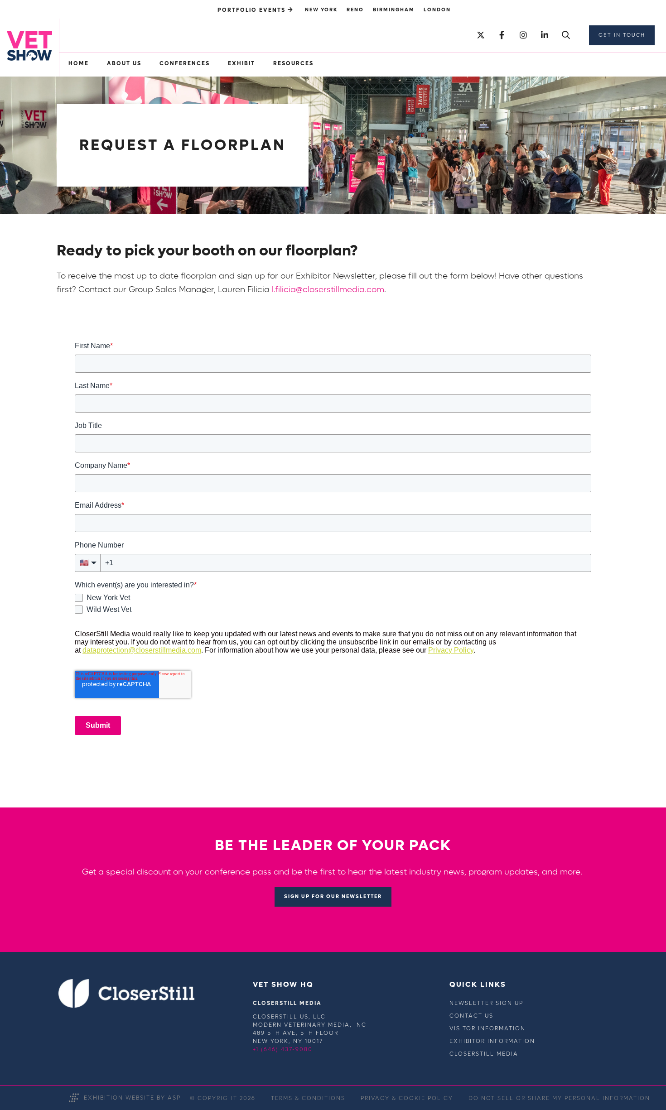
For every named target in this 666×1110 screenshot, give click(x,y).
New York (321, 9)
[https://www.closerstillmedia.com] (127, 1005)
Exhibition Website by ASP (132, 1097)
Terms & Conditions (308, 1098)
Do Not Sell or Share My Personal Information (559, 1098)
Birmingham (394, 9)
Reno (355, 9)
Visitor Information (487, 1028)
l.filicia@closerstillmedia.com (328, 289)
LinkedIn (544, 35)
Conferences (184, 63)
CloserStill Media (483, 1053)
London (437, 9)
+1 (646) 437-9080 (283, 1049)
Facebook (502, 35)
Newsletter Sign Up (486, 1003)
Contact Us (471, 1015)
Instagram (523, 35)
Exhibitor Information (492, 1041)
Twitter (480, 35)
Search (565, 35)
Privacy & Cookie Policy (407, 1098)
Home (78, 63)
